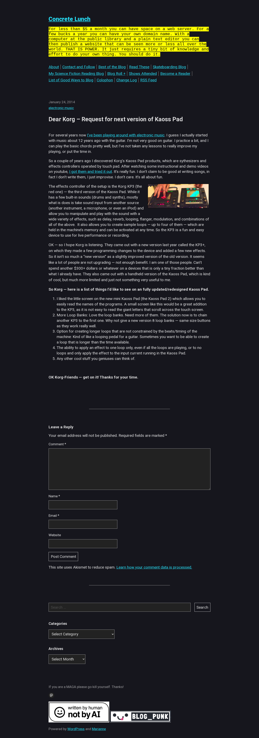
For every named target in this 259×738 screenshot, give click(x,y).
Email (54, 516)
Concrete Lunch (69, 19)
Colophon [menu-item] (105, 80)
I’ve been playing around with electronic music (126, 135)
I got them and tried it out (90, 171)
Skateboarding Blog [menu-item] (169, 67)
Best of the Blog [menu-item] (112, 67)
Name (54, 496)
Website (55, 535)
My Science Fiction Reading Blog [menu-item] (76, 73)
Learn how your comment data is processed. (154, 567)
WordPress (76, 729)
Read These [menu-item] (139, 67)
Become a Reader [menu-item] (175, 73)
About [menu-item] (54, 67)
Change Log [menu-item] (126, 80)
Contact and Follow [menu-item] (78, 67)
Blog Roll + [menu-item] (116, 73)
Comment (57, 444)
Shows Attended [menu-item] (143, 73)
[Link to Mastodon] (51, 695)
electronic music (61, 108)
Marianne (99, 729)
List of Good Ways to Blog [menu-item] (71, 80)
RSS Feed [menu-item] (148, 80)
